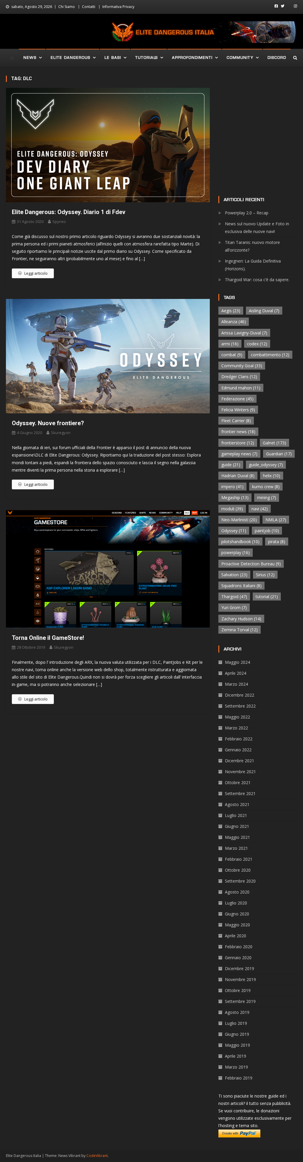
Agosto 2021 (237, 804)
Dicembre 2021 (239, 760)
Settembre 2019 (240, 1001)
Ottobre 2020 (238, 870)
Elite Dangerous (70, 57)
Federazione (237, 399)
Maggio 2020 (237, 925)
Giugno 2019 (237, 1034)
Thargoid (234, 596)
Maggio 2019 (237, 1045)
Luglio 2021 (236, 815)
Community (240, 57)
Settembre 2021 (240, 793)
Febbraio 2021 (238, 859)
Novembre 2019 (240, 979)
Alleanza (233, 321)
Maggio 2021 (237, 837)
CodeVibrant (97, 1155)
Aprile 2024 (235, 673)
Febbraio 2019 (238, 1078)
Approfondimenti (192, 57)
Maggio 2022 (237, 717)
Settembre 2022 (240, 706)
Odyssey (233, 530)
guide (230, 464)
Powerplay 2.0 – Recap (246, 213)
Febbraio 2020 (238, 946)
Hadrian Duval (237, 475)
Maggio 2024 (237, 662)
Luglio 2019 (236, 1023)
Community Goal (241, 365)
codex (257, 344)
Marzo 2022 (236, 728)
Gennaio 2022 (238, 749)
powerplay (235, 552)
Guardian (279, 454)
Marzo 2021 (236, 848)
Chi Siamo (66, 6)
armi (229, 344)
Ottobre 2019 (238, 990)
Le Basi (112, 57)
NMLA (275, 519)
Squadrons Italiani (241, 585)
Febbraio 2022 (238, 739)
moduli (232, 509)
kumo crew (266, 486)
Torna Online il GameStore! (48, 637)
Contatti (88, 6)
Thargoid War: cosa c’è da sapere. (257, 279)
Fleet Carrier (236, 420)
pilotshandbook (240, 541)
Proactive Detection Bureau (251, 564)
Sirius (265, 574)
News (29, 57)
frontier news (238, 431)
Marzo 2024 (236, 684)
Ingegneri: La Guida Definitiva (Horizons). (253, 264)
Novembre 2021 (240, 771)
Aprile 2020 (235, 935)
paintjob (267, 530)
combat (231, 354)
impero (232, 486)
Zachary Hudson (241, 619)
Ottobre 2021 (238, 782)
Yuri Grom (234, 607)
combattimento (270, 354)
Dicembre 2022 (239, 695)
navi (260, 509)
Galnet (274, 443)
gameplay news (239, 454)
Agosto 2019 (237, 1012)
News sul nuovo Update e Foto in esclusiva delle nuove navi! (257, 227)
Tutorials (146, 57)
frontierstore (237, 443)
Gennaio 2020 (238, 957)
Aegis (230, 310)
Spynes (59, 221)
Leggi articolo (36, 273)
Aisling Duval (264, 310)
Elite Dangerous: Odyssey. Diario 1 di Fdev (68, 212)
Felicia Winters (238, 409)
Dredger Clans (239, 376)
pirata (276, 541)
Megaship (235, 497)
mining (266, 497)
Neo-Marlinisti (239, 519)
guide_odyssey (266, 464)
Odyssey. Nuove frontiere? (48, 423)
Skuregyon (60, 432)
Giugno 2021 (237, 826)
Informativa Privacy (118, 6)
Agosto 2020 (237, 892)
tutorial (267, 596)
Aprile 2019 (235, 1056)
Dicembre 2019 (239, 968)
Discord (276, 57)
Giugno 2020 (237, 914)
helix (271, 475)
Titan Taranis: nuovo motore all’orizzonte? (252, 246)
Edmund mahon (240, 388)
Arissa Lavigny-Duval (244, 333)
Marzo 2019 (236, 1067)
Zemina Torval (239, 629)
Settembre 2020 (240, 881)
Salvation (234, 574)
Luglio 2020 (236, 903)
